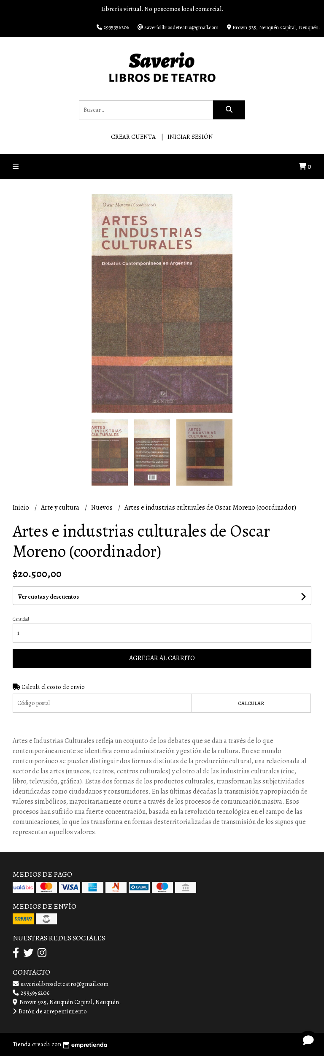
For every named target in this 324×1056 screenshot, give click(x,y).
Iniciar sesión (190, 136)
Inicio (21, 507)
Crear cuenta (133, 136)
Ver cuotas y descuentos (48, 597)
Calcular (251, 703)
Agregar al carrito (162, 658)
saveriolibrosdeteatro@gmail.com (63, 984)
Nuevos (102, 507)
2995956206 (34, 992)
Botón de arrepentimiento (52, 1011)
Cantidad (21, 619)
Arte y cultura (61, 507)
